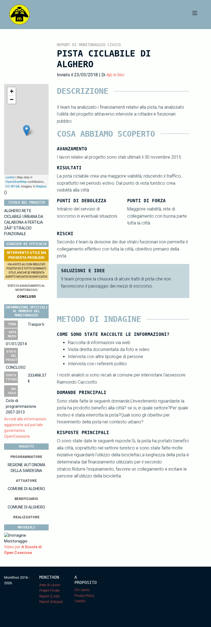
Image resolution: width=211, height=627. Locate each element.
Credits (80, 601)
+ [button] (11, 91)
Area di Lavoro (49, 585)
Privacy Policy (84, 596)
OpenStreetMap (16, 181)
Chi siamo (82, 590)
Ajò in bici (115, 74)
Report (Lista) (49, 596)
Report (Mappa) (51, 602)
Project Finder (49, 590)
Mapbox (41, 186)
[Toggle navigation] (194, 14)
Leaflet (10, 177)
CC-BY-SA (12, 186)
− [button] (11, 99)
